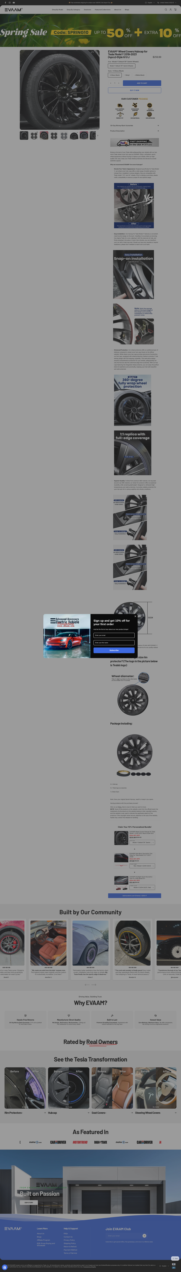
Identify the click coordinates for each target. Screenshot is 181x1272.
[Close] (135, 616)
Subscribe (114, 650)
